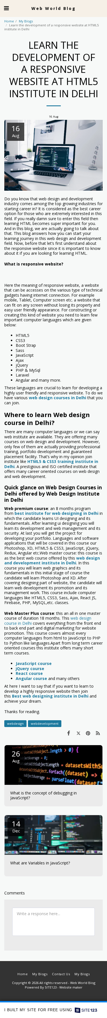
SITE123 (50, 987)
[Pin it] (88, 733)
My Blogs (26, 21)
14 (16, 826)
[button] (6, 8)
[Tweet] (78, 733)
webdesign (15, 723)
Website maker (70, 987)
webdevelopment (44, 723)
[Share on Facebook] (68, 733)
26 (16, 756)
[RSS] (98, 733)
